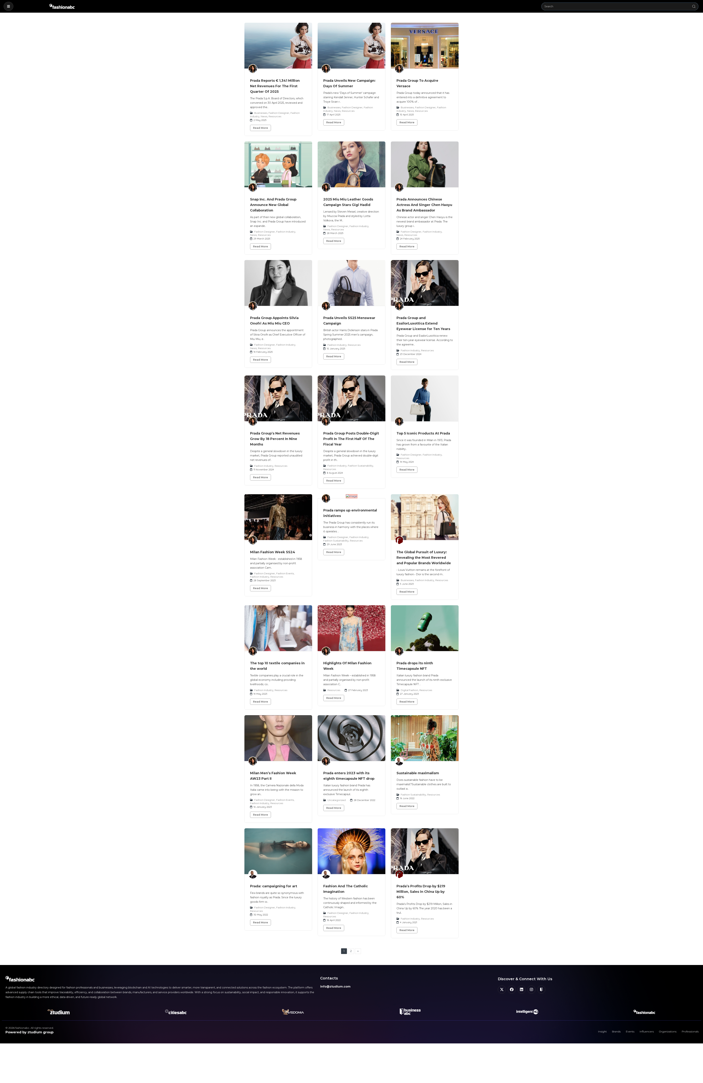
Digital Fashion (409, 690)
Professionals (690, 1031)
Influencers (646, 1031)
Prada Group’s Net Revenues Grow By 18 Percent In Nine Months (275, 438)
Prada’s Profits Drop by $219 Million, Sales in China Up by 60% (421, 891)
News (264, 116)
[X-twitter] (502, 990)
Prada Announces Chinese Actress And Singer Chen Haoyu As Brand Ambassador (424, 204)
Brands (616, 1031)
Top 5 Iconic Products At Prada (423, 433)
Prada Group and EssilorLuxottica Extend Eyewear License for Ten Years (423, 323)
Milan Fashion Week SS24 (272, 552)
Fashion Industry (285, 231)
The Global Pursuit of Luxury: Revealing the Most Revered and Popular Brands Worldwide (424, 557)
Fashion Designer (279, 112)
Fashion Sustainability (360, 465)
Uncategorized (337, 800)
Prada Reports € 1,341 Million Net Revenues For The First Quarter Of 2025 (275, 86)
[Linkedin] (522, 990)
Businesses (260, 112)
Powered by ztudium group (29, 1032)
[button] (8, 6)
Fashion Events (285, 573)
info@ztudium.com (335, 986)
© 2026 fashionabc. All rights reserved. (29, 1027)
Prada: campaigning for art (273, 886)
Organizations (667, 1031)
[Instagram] (531, 990)
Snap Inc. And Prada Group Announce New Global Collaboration (273, 204)
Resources (275, 116)
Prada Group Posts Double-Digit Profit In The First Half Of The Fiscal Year (351, 438)
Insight (602, 1031)
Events (630, 1031)
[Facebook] (512, 990)
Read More (260, 128)
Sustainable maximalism (418, 773)
